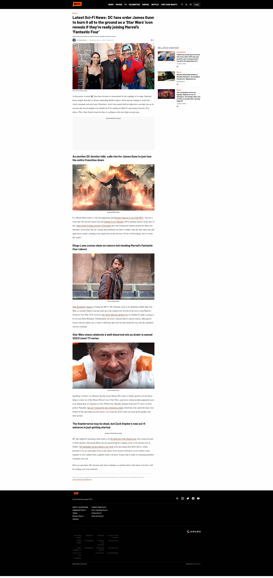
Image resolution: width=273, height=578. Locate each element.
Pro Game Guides (77, 537)
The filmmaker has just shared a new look (96, 446)
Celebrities (134, 4)
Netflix (155, 4)
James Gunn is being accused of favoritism (93, 225)
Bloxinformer (112, 553)
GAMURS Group (196, 564)
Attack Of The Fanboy (113, 537)
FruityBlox (99, 553)
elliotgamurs (181, 81)
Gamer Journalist (77, 549)
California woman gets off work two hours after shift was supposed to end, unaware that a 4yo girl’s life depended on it (188, 58)
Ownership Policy (79, 510)
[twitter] (188, 498)
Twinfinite (89, 535)
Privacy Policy (78, 516)
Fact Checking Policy (99, 510)
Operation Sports (100, 549)
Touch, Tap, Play (77, 554)
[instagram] (182, 498)
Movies (119, 4)
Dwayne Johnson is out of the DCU (128, 217)
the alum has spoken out (115, 314)
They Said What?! (169, 4)
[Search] (182, 4)
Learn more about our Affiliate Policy (82, 479)
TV (125, 4)
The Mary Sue (113, 548)
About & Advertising (80, 507)
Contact (76, 519)
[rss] (177, 498)
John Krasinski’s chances (83, 306)
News (111, 4)
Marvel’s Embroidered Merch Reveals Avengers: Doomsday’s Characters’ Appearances (188, 76)
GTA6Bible (77, 558)
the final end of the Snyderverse (123, 438)
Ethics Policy (96, 513)
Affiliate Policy (97, 516)
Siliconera (89, 541)
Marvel (145, 4)
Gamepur (100, 535)
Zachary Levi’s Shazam (113, 221)
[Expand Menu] (191, 4)
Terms (75, 513)
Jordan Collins (181, 64)
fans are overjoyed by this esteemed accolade (105, 407)
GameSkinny (88, 548)
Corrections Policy (98, 507)
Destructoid (113, 541)
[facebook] (193, 498)
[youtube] (198, 498)
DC (92, 96)
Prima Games (78, 542)
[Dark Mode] (186, 4)
